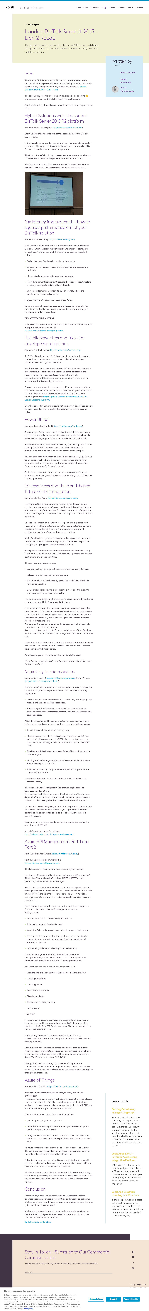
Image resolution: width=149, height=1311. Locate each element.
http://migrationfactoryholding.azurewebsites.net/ (49, 834)
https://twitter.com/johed (62, 239)
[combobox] (141, 1284)
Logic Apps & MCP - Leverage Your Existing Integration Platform (124, 1157)
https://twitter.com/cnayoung (63, 498)
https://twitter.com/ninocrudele (62, 1086)
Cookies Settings (96, 1299)
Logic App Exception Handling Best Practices (125, 1193)
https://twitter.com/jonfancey (60, 678)
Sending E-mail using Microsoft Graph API (123, 1111)
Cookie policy (28, 1308)
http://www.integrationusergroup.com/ (44, 330)
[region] (74, 1299)
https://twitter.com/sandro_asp (65, 350)
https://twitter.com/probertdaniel (41, 681)
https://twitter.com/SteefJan (67, 127)
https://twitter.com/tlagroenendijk (42, 863)
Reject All (113, 1299)
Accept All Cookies (131, 1299)
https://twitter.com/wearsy (65, 853)
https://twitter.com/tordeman (67, 426)
